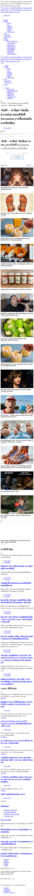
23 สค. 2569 (7, 594)
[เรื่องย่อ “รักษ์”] (9, 816)
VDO (5, 33)
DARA (9, 23)
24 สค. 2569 (7, 577)
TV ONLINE (10, 89)
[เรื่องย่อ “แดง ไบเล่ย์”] (10, 810)
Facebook (6, 859)
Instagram (6, 862)
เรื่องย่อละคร (7, 37)
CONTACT (7, 889)
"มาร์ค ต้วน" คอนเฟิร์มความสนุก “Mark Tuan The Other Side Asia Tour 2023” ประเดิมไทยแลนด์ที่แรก (16, 779)
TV (8, 24)
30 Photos (3, 754)
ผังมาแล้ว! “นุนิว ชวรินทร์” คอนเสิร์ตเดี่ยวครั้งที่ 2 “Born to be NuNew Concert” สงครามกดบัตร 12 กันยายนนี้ (17, 619)
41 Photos (3, 717)
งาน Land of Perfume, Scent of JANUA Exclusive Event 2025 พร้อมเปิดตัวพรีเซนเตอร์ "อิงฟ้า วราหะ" (16, 723)
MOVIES (9, 27)
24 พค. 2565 (7, 798)
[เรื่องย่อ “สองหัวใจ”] (10, 812)
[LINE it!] (4, 131)
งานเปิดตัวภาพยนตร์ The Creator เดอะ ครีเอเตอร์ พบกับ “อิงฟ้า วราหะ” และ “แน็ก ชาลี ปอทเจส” (17, 760)
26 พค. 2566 (7, 128)
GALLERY (7, 35)
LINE (6, 865)
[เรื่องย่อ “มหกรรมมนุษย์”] (11, 814)
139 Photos (4, 737)
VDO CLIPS (10, 32)
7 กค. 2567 (7, 747)
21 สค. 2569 (7, 631)
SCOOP (9, 29)
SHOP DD (10, 92)
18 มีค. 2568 (7, 730)
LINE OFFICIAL (12, 54)
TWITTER (10, 51)
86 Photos (3, 698)
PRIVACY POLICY (9, 892)
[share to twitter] (3, 131)
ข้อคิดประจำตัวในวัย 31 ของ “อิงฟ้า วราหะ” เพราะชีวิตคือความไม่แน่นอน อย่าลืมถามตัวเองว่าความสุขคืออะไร (16, 681)
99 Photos (3, 790)
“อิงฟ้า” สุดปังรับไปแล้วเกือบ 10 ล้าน (13, 794)
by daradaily (7, 562)
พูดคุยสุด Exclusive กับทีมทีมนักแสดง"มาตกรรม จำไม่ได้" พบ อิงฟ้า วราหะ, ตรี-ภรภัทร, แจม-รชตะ (17, 704)
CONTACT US (11, 46)
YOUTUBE (10, 52)
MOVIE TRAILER (12, 41)
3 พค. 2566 (7, 785)
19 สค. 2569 (7, 650)
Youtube (6, 864)
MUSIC (9, 26)
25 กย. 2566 (7, 766)
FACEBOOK (11, 48)
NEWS (6, 21)
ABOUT (6, 888)
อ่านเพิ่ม (17, 157)
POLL (5, 38)
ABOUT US (10, 45)
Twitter (6, 861)
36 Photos (3, 773)
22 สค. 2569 (7, 611)
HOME (6, 20)
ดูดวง (6, 84)
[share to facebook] (1, 131)
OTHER (6, 40)
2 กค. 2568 (7, 710)
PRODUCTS (10, 94)
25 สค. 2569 (7, 560)
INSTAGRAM (11, 49)
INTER (9, 30)
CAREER (10, 98)
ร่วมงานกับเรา (11, 43)
